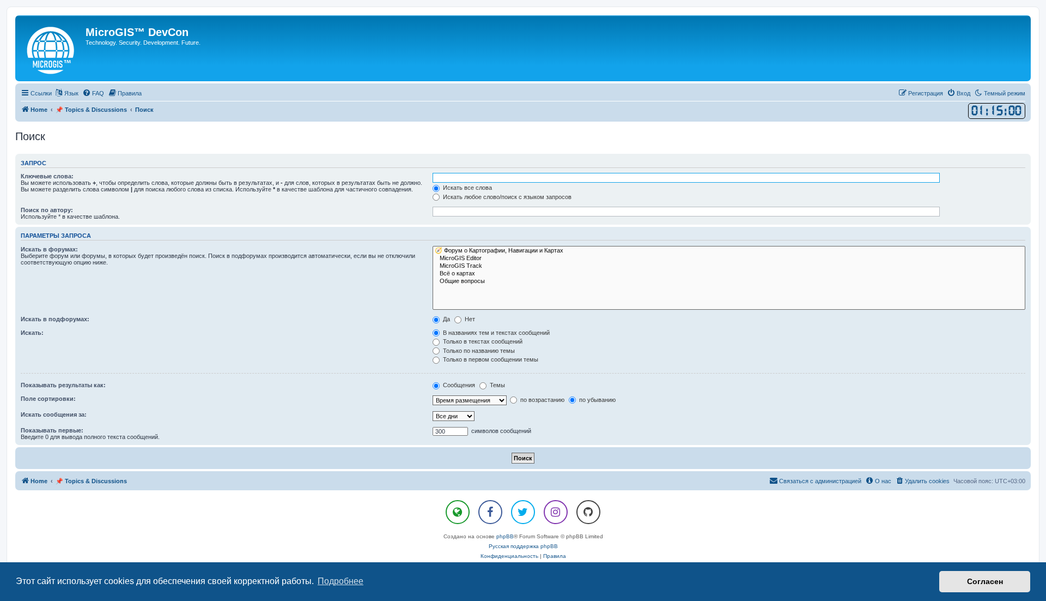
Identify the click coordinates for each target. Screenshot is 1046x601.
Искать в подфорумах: (55, 319)
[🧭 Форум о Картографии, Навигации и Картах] (729, 251)
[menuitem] (93, 93)
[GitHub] (588, 512)
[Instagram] (556, 512)
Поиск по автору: (47, 210)
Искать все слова (466, 187)
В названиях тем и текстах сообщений (495, 332)
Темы (496, 385)
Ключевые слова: (47, 176)
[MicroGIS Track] (729, 266)
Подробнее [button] (340, 581)
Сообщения (458, 385)
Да (445, 319)
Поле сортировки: (48, 398)
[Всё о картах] (729, 274)
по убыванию (596, 399)
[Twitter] (523, 512)
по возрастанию (541, 399)
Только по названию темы (478, 350)
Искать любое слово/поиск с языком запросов (506, 197)
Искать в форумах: (49, 249)
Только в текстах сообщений (481, 341)
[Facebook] (490, 512)
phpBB (505, 536)
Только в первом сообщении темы (489, 359)
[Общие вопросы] (729, 281)
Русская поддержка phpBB (523, 546)
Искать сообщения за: (54, 414)
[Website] (458, 512)
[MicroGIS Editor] (729, 258)
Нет (469, 319)
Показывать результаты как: (63, 385)
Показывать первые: (52, 430)
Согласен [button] (985, 581)
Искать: (32, 332)
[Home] (52, 48)
